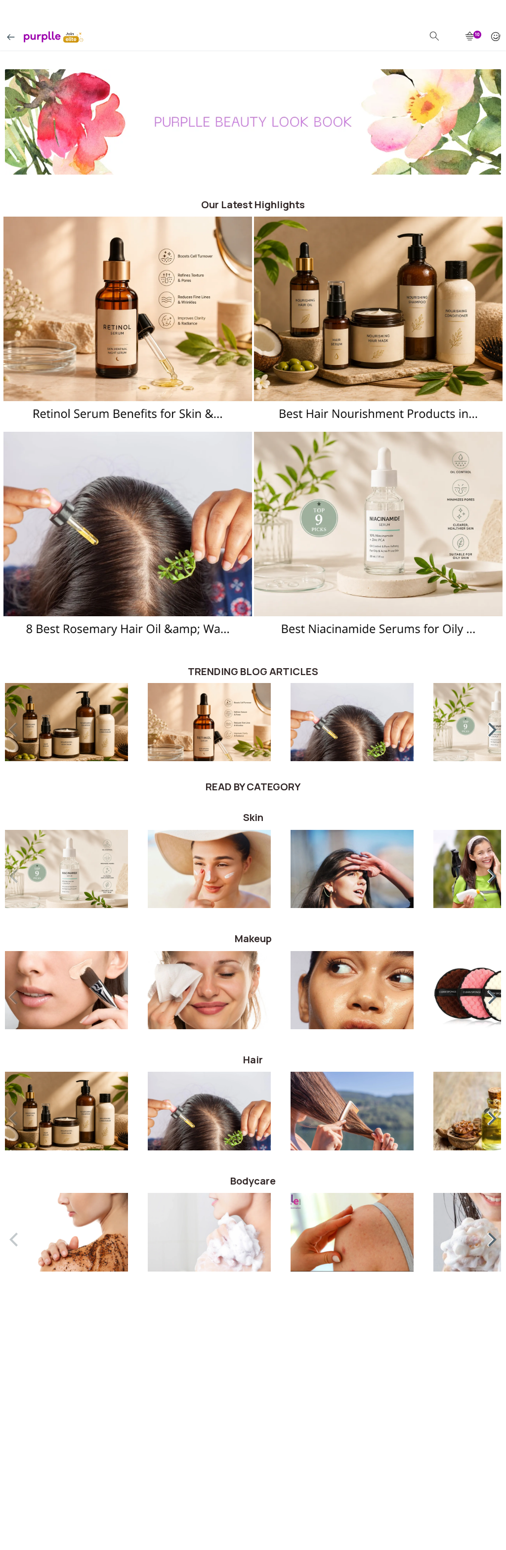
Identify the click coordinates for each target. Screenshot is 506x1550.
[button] (486, 727)
